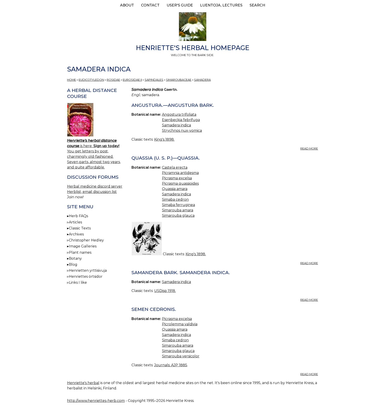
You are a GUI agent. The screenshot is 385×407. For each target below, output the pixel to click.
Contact (150, 5)
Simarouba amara (177, 210)
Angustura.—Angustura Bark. (172, 105)
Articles (75, 222)
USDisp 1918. (165, 291)
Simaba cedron (175, 199)
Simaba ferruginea (178, 205)
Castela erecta (174, 167)
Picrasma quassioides (180, 183)
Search (257, 5)
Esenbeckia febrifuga (181, 120)
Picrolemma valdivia (179, 324)
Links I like (78, 282)
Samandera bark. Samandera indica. (180, 272)
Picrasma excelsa (177, 178)
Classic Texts (80, 228)
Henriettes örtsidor (85, 276)
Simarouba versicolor (180, 356)
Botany (75, 258)
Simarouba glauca (178, 215)
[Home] (192, 27)
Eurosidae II (132, 79)
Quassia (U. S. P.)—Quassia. (165, 158)
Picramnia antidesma (180, 173)
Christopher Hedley (86, 240)
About (127, 5)
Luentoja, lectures (221, 5)
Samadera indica (176, 125)
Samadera (202, 79)
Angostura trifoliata (179, 114)
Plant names (80, 252)
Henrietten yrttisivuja (88, 270)
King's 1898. (164, 139)
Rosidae (113, 79)
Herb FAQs (78, 216)
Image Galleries (82, 246)
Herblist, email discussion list (92, 192)
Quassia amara (174, 189)
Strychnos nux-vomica (182, 130)
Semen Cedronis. (153, 309)
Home (71, 79)
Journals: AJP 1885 (170, 365)
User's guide (180, 5)
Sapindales (154, 79)
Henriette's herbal (83, 383)
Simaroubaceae (178, 79)
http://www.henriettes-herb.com (96, 401)
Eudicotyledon (91, 79)
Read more (309, 148)
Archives (76, 234)
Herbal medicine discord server (94, 186)
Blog (73, 264)
